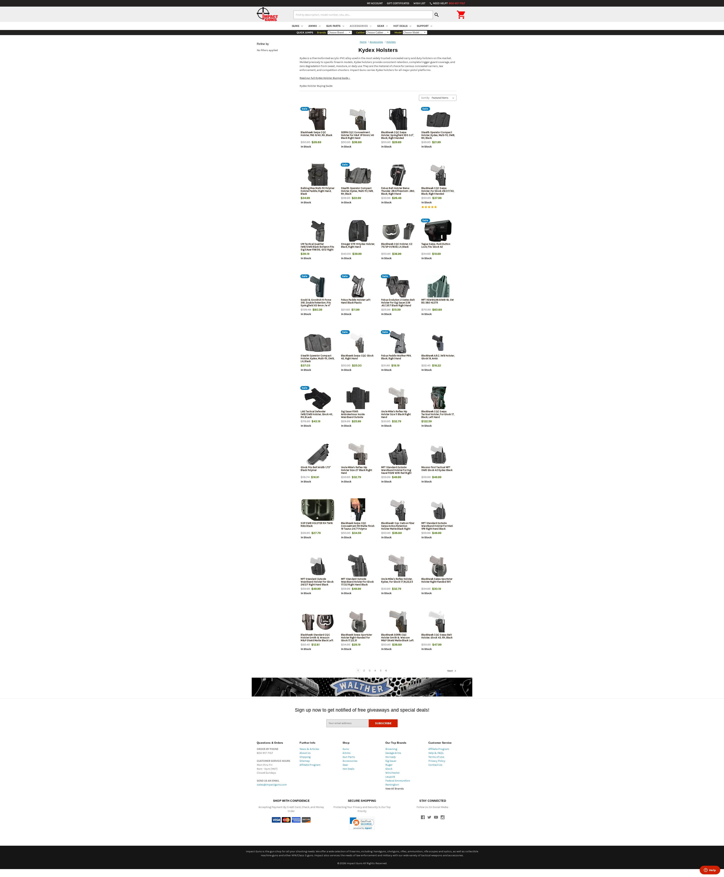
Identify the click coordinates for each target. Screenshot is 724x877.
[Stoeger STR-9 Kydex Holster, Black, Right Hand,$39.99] (358, 231)
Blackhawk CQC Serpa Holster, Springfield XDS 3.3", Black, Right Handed (397, 135)
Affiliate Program (310, 764)
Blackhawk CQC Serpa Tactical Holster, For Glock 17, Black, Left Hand (437, 414)
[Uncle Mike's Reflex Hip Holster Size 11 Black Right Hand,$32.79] (398, 399)
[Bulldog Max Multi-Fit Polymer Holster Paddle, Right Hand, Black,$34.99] (317, 175)
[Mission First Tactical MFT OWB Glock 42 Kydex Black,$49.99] (438, 454)
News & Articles (309, 749)
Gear (380, 26)
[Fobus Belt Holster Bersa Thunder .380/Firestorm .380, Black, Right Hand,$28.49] (398, 175)
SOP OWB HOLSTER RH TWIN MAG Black (317, 524)
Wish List (419, 3)
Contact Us (435, 764)
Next (450, 670)
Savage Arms (393, 753)
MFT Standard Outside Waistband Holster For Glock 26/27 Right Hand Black (317, 581)
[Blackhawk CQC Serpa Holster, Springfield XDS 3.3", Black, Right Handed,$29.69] (398, 119)
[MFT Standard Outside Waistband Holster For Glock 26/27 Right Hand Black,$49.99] (317, 566)
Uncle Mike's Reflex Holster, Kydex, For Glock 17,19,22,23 (397, 580)
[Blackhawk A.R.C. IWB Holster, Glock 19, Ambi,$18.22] (438, 343)
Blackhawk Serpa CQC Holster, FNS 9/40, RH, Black (316, 134)
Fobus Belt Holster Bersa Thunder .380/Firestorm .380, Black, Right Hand (398, 191)
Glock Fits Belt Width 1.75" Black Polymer (316, 469)
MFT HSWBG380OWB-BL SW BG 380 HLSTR (437, 301)
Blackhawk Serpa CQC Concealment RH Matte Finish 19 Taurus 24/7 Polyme (358, 526)
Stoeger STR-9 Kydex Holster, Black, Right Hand (358, 245)
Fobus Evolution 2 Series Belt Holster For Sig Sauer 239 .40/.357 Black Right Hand (398, 302)
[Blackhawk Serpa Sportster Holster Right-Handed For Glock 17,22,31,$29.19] (358, 622)
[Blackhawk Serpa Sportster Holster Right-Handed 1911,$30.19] (438, 566)
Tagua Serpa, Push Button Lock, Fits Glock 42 (435, 245)
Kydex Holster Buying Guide (316, 86)
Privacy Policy (436, 761)
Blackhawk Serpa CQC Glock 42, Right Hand (357, 357)
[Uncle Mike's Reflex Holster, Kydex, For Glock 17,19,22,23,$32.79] (398, 566)
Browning (391, 749)
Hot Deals (400, 26)
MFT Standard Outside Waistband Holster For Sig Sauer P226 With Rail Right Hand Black (396, 471)
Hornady (390, 757)
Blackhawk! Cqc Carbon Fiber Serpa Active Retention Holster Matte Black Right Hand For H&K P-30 (397, 527)
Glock (388, 768)
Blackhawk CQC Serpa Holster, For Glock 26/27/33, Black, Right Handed (437, 191)
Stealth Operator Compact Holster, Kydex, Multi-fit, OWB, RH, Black (438, 135)
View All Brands (394, 788)
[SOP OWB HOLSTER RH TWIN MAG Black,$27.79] (317, 510)
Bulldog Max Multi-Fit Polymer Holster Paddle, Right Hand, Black (317, 191)
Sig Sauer (391, 761)
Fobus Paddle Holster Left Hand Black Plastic (355, 301)
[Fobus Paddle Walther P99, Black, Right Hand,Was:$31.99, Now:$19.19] (398, 343)
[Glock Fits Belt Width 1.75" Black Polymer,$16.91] (317, 454)
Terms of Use (436, 757)
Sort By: (425, 97)
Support (423, 26)
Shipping (305, 757)
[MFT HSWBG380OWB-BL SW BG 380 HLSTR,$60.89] (438, 287)
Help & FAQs (436, 753)
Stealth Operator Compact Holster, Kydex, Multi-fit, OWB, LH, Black (317, 358)
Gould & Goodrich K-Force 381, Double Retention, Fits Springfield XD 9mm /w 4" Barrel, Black (316, 304)
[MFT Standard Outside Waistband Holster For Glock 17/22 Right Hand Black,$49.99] (358, 566)
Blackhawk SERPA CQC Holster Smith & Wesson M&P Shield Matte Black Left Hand (397, 639)
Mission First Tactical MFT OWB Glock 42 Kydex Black (436, 469)
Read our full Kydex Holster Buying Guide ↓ (325, 78)
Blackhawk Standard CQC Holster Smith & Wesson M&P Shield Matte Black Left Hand (317, 639)
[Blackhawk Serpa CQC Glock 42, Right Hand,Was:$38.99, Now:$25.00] (358, 343)
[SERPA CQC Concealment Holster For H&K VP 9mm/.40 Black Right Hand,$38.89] (358, 119)
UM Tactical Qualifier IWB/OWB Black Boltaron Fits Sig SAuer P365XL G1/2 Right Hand (317, 248)
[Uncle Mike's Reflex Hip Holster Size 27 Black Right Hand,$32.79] (358, 454)
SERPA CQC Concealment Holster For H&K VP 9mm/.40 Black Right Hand (357, 135)
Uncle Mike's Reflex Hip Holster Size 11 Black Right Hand (396, 414)
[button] (361, 823)
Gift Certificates (398, 3)
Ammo (312, 26)
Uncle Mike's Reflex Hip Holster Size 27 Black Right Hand (356, 470)
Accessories (359, 26)
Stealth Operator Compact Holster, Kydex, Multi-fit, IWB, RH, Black (357, 191)
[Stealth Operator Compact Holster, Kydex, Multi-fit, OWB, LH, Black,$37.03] (317, 343)
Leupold (390, 776)
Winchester (392, 772)
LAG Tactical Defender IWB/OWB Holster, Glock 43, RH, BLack (317, 414)
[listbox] (443, 98)
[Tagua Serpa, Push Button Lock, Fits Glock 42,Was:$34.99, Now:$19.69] (438, 231)
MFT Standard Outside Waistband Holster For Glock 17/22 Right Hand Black (357, 581)
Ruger (389, 764)
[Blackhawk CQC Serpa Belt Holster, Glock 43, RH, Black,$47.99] (438, 622)
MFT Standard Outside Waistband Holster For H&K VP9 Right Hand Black (437, 526)
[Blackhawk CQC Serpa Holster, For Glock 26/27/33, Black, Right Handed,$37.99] (438, 175)
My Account (375, 3)
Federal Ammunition (397, 780)
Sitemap (305, 761)
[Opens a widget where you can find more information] (709, 870)
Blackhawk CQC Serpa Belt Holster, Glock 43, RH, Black (436, 636)
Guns (295, 26)
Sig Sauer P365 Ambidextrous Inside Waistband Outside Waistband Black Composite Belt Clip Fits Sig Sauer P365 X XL (357, 418)
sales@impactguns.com (272, 784)
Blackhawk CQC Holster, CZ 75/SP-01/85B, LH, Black (396, 245)
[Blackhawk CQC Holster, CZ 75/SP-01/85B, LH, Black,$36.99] (398, 231)
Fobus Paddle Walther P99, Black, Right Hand (396, 357)
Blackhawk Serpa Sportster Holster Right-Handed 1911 (436, 580)
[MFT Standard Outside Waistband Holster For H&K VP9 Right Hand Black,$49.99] (438, 510)
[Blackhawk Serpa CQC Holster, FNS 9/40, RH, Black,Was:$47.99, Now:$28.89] (317, 119)
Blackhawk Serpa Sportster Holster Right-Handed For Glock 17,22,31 (356, 637)
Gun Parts (333, 26)
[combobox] (363, 15)
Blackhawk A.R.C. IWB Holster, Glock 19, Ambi (437, 357)
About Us (305, 753)
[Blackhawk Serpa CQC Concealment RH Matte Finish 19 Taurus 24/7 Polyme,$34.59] (358, 510)
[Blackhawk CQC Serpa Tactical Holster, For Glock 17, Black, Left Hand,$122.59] (438, 399)
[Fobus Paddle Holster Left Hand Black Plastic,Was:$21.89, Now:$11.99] (358, 287)
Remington (392, 784)
